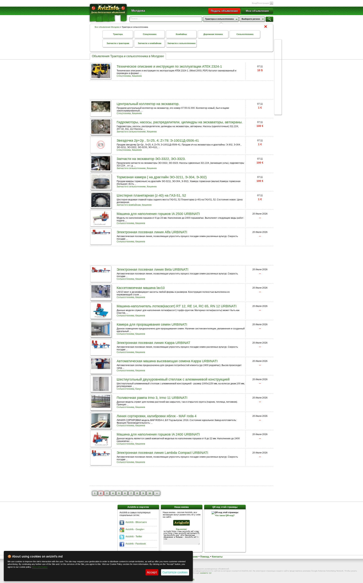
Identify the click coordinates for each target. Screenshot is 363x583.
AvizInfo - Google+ (135, 529)
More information (39, 567)
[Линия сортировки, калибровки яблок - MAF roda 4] (100, 426)
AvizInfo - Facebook (136, 543)
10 (150, 493)
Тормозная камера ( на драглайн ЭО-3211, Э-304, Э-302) (162, 177)
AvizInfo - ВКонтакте (136, 522)
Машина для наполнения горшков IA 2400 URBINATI (158, 434)
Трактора (118, 34)
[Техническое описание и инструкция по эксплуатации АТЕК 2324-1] (100, 77)
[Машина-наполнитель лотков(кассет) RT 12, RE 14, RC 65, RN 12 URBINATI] (100, 316)
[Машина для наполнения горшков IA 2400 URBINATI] (100, 444)
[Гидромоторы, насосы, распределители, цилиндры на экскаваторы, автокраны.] (100, 132)
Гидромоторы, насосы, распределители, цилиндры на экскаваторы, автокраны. (180, 122)
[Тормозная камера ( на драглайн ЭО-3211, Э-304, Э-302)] (100, 187)
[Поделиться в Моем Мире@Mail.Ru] (278, 93)
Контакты (217, 556)
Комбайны (181, 34)
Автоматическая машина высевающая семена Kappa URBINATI (167, 361)
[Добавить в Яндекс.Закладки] (278, 79)
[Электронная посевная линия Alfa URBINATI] (100, 233)
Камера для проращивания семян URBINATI (152, 324)
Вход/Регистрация (260, 3)
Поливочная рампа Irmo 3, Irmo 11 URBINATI (152, 398)
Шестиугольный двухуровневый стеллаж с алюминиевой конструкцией (173, 379)
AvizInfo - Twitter (134, 536)
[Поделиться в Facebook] (278, 50)
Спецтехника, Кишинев (129, 76)
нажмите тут (205, 573)
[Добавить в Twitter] (278, 72)
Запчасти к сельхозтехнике (181, 43)
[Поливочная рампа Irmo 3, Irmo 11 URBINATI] (100, 406)
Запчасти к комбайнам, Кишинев (134, 205)
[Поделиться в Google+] (278, 43)
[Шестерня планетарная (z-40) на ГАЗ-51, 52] (100, 206)
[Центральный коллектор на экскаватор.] (100, 111)
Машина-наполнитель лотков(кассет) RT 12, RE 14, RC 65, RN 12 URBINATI (177, 306)
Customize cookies (175, 572)
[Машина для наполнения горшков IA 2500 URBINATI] (100, 224)
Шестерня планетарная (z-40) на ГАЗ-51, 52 (151, 195)
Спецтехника (149, 34)
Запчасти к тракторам (118, 43)
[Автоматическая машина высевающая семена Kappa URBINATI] (100, 368)
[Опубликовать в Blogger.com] (278, 108)
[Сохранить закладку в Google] (278, 65)
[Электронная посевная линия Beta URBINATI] (100, 271)
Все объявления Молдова (107, 27)
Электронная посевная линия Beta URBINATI (152, 269)
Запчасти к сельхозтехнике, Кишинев (137, 131)
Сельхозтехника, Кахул (129, 389)
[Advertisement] (181, 89)
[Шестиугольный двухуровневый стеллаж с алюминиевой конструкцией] (101, 389)
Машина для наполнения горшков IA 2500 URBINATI (158, 214)
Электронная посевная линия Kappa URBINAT (153, 343)
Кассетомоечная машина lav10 (141, 288)
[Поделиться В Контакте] (278, 57)
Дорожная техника (213, 34)
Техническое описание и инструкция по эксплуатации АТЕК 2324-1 (169, 66)
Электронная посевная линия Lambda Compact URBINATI (162, 453)
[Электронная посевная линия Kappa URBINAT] (100, 347)
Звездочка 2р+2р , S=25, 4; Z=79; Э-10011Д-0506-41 (158, 140)
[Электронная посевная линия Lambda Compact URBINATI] (100, 455)
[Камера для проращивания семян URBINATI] (100, 334)
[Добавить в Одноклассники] (278, 86)
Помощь (204, 556)
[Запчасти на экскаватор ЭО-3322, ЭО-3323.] (100, 169)
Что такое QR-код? (225, 515)
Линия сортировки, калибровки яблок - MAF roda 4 (156, 416)
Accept (152, 572)
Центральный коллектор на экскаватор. (148, 104)
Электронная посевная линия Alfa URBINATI (152, 232)
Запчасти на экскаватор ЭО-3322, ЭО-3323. (151, 159)
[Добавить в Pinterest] (278, 100)
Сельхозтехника (245, 34)
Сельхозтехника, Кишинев (131, 223)
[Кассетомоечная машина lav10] (100, 296)
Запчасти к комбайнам (149, 43)
